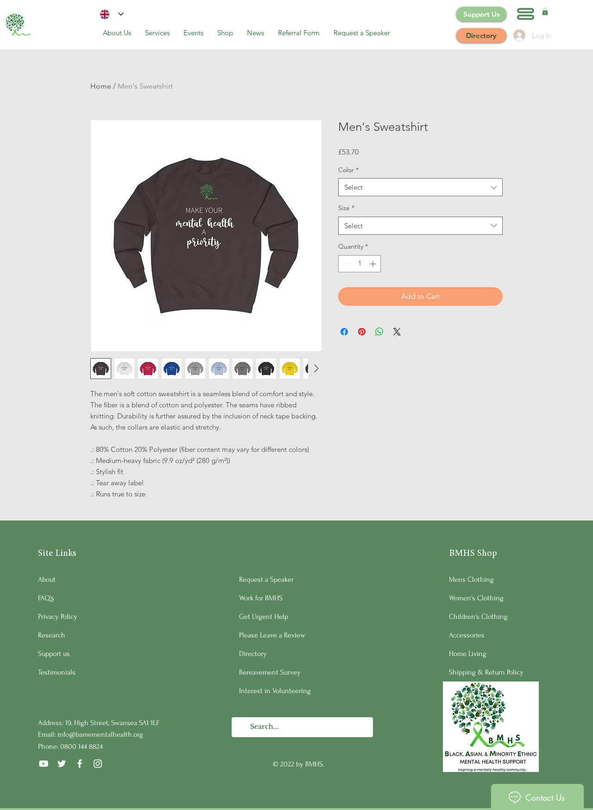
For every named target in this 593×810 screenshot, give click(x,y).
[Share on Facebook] (344, 331)
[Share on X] (397, 331)
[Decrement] (345, 264)
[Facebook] (79, 763)
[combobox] (420, 187)
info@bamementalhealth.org (100, 734)
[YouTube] (43, 763)
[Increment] (373, 264)
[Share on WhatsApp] (379, 331)
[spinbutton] (359, 264)
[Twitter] (61, 763)
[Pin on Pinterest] (361, 331)
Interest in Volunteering (275, 691)
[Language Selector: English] (111, 14)
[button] (525, 14)
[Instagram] (97, 763)
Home (100, 86)
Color (348, 170)
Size (346, 208)
